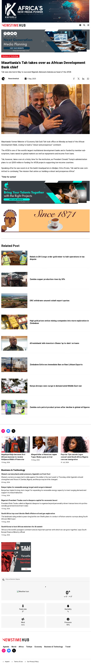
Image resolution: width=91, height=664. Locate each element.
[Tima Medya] (45, 41)
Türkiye (29, 647)
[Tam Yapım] (16, 557)
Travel (67, 647)
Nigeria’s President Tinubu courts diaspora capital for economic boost (29, 500)
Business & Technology (10, 56)
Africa (21, 647)
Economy (38, 647)
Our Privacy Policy (33, 661)
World (13, 647)
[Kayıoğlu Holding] (45, 11)
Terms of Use (18, 661)
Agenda (6, 647)
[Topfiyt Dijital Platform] (45, 192)
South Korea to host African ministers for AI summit (21, 527)
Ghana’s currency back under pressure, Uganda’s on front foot (25, 474)
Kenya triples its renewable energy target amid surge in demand (26, 487)
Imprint (7, 661)
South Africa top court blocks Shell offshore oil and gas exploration (28, 513)
